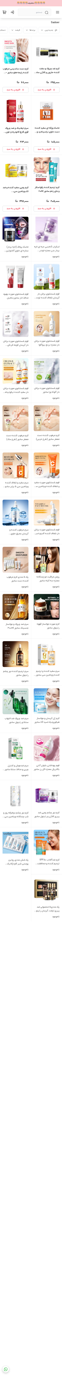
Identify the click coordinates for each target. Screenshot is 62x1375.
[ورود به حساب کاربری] (12, 12)
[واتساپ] (6, 1369)
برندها (32, 30)
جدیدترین (49, 30)
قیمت (17, 30)
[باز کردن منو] (56, 12)
